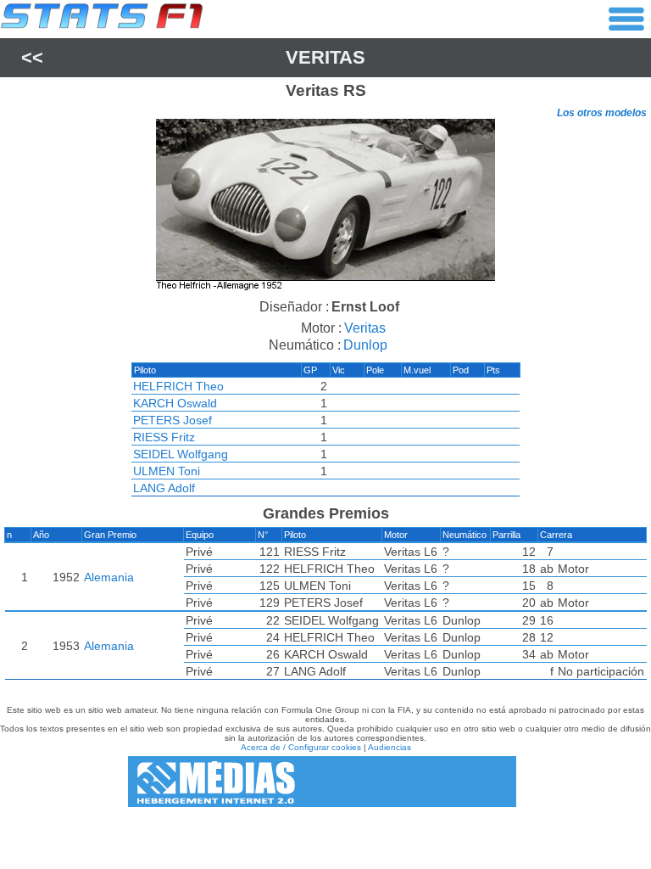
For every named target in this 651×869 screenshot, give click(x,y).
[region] (325, 206)
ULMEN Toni (166, 471)
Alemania (109, 577)
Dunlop (365, 345)
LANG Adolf (164, 488)
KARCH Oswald (175, 403)
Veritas (325, 57)
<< (32, 57)
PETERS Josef (172, 420)
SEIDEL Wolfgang (180, 454)
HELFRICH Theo (178, 386)
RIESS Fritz (164, 437)
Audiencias (389, 747)
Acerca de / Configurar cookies (301, 747)
